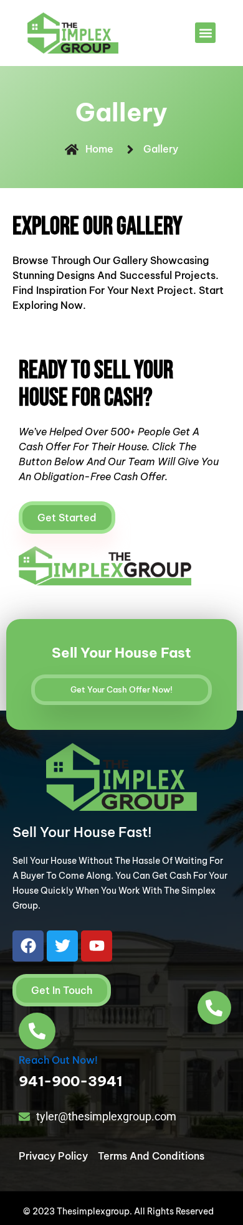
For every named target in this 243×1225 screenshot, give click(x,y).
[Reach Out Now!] (37, 1031)
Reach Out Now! (58, 1060)
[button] (205, 32)
